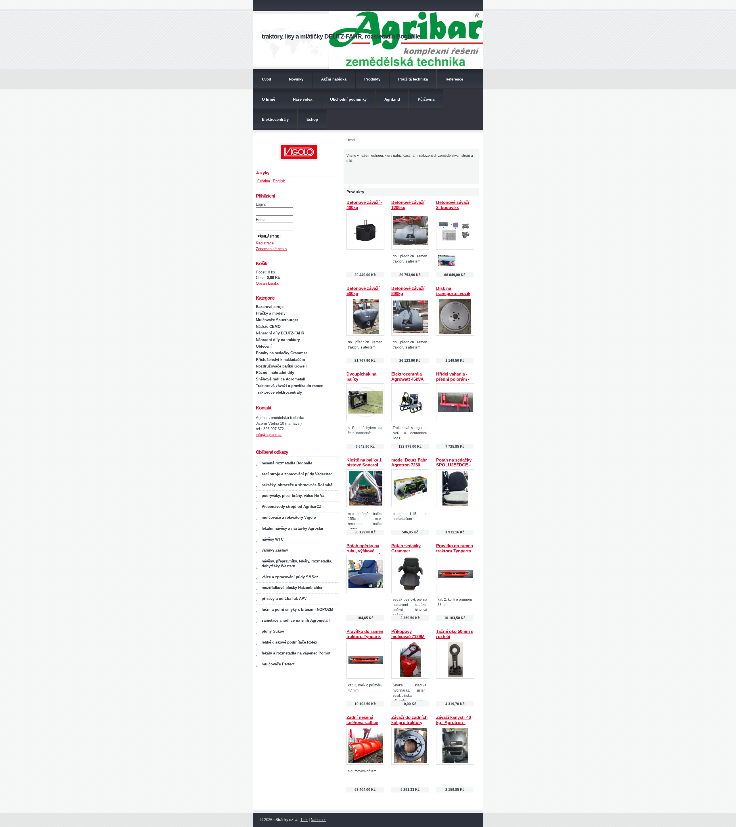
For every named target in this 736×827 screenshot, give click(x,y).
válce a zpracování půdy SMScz (290, 577)
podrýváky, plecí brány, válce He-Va (293, 495)
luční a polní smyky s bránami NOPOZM (297, 609)
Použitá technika (413, 79)
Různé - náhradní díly (275, 372)
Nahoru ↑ (318, 820)
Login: (261, 204)
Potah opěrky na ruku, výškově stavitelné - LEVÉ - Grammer (364, 553)
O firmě (268, 99)
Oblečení (264, 346)
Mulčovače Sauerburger (277, 320)
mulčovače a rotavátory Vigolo (289, 517)
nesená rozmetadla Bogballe (287, 463)
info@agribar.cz (269, 434)
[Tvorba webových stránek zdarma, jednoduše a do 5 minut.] (296, 820)
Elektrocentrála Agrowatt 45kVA (407, 377)
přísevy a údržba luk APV (284, 598)
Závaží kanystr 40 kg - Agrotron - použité (453, 722)
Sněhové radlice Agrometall (280, 379)
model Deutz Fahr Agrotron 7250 (409, 463)
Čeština (263, 181)
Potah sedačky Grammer (406, 548)
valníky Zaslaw (275, 550)
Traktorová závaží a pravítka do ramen (289, 386)
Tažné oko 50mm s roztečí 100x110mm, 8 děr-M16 (454, 639)
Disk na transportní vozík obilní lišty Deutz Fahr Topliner (453, 296)
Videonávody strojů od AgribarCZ (291, 506)
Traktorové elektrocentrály (279, 392)
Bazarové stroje (269, 307)
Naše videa (302, 99)
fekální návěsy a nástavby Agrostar (292, 528)
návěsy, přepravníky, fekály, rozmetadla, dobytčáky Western (297, 563)
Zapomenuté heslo (271, 249)
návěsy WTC (272, 539)
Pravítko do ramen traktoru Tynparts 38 (454, 550)
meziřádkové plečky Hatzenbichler (292, 587)
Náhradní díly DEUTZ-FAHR (280, 333)
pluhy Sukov (273, 631)
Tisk (304, 820)
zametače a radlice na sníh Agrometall (296, 620)
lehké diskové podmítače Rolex (289, 642)
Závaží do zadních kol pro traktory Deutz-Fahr (409, 722)
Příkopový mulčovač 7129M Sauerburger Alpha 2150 (408, 639)
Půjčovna (426, 99)
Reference (454, 79)
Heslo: (261, 220)
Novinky (296, 79)
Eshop (312, 119)
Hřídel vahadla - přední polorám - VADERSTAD (452, 379)
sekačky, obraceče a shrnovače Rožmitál (298, 485)
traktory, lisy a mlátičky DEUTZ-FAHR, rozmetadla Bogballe (341, 36)
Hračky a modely (270, 313)
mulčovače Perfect (278, 664)
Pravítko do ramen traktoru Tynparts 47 (364, 636)
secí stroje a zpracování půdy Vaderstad (297, 474)
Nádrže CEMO (268, 326)
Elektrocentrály (275, 119)
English (279, 181)
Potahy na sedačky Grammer (281, 353)
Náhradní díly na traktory (278, 340)
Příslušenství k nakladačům (280, 359)
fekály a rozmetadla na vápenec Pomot (296, 653)
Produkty (372, 79)
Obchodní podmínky (348, 99)
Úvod (266, 79)
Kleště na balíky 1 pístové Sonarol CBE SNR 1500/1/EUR (364, 468)
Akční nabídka (333, 79)
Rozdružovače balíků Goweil (281, 366)
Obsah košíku (267, 283)
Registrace (265, 243)
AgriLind (392, 99)
